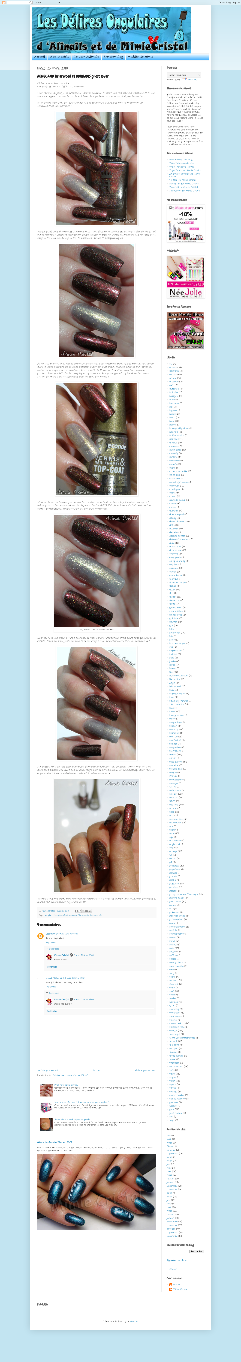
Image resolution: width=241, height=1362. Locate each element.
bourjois (58, 915)
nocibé (172, 808)
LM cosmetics (176, 704)
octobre (171, 1150)
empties (173, 564)
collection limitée (178, 471)
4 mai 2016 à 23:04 (84, 955)
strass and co (176, 1023)
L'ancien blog (113, 57)
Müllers (173, 776)
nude (171, 833)
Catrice (173, 442)
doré (65, 915)
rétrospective (176, 933)
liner (171, 697)
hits (171, 636)
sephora (173, 980)
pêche (172, 879)
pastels (173, 876)
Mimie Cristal (61, 955)
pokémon (174, 912)
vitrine (172, 1087)
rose (171, 948)
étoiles (172, 571)
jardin (172, 661)
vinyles (172, 1077)
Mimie (80, 915)
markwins (174, 732)
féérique (173, 578)
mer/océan (175, 750)
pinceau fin (175, 901)
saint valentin (176, 966)
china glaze (175, 449)
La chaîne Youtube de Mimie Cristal (184, 175)
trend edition (176, 1055)
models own (175, 768)
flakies (172, 585)
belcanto (174, 403)
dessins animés (177, 535)
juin (168, 1164)
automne (174, 388)
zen (171, 1116)
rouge (172, 951)
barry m (173, 396)
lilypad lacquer (177, 693)
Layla (172, 682)
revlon (172, 937)
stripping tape (177, 1026)
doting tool (175, 546)
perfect (173, 890)
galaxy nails (175, 607)
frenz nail (174, 600)
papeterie (174, 869)
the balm (174, 1044)
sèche (172, 976)
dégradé (173, 528)
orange (173, 851)
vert (171, 1070)
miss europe (175, 761)
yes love (173, 1102)
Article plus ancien (145, 1070)
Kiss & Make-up (54, 978)
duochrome (175, 550)
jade (171, 657)
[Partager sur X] (83, 911)
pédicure (174, 883)
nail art (173, 793)
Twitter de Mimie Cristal (182, 179)
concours (174, 485)
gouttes (173, 621)
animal (172, 378)
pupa (172, 923)
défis (171, 525)
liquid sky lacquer (178, 700)
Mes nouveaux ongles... (66, 1084)
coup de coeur (177, 499)
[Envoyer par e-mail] (76, 911)
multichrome (176, 779)
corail (172, 492)
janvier (170, 1182)
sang (171, 973)
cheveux (173, 446)
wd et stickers (177, 1098)
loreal (172, 711)
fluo (171, 593)
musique (173, 783)
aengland (49, 915)
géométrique (176, 611)
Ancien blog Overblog (180, 159)
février (170, 1146)
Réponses (54, 949)
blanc (172, 417)
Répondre (51, 942)
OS (170, 854)
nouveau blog (176, 819)
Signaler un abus (176, 1260)
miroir (172, 758)
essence (173, 568)
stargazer (174, 1012)
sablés (172, 958)
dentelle (173, 532)
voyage (173, 1091)
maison (173, 725)
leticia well (175, 686)
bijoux (172, 414)
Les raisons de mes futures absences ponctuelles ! (81, 1102)
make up (173, 729)
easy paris (175, 557)
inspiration (175, 650)
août (169, 1157)
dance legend (176, 514)
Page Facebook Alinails (181, 166)
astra (172, 385)
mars (169, 1142)
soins (172, 994)
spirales (173, 1001)
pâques (173, 872)
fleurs (172, 589)
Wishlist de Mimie (140, 57)
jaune (172, 664)
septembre (172, 1153)
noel (171, 811)
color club (174, 474)
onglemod (174, 844)
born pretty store (179, 428)
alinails (173, 374)
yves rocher (175, 1113)
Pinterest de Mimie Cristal (183, 187)
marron (73, 915)
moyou (173, 772)
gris (171, 625)
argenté (173, 381)
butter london (176, 435)
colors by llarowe (179, 482)
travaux (173, 1052)
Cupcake (173, 510)
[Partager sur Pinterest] (90, 911)
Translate (193, 79)
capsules (174, 438)
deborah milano (177, 521)
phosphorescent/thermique (183, 894)
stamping (174, 1009)
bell (171, 406)
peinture (173, 887)
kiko (171, 672)
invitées (173, 654)
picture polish (176, 897)
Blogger (134, 1321)
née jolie (173, 804)
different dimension (179, 539)
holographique (177, 643)
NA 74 (172, 786)
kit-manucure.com (178, 675)
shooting (173, 984)
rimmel (173, 944)
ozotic (172, 858)
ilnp (171, 646)
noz (171, 826)
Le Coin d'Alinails (86, 57)
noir (171, 815)
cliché (172, 467)
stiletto (173, 1019)
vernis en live (176, 1066)
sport (172, 1005)
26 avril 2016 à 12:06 (74, 978)
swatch (97, 915)
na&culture (175, 790)
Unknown (50, 933)
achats (173, 367)
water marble (176, 1095)
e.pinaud (173, 553)
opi (171, 847)
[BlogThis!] (80, 911)
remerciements (177, 926)
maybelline (175, 747)
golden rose (175, 614)
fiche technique (177, 582)
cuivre (172, 507)
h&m (171, 629)
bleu (171, 421)
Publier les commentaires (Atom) (70, 1075)
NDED (172, 801)
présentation (176, 919)
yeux (171, 1109)
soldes (172, 998)
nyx (171, 837)
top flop (173, 1048)
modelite (174, 765)
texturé (173, 1041)
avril (169, 1139)
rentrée (173, 930)
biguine (173, 410)
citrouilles (174, 460)
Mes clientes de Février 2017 (54, 1142)
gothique (174, 618)
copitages (174, 489)
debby (172, 517)
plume (172, 905)
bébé (172, 399)
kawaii (172, 668)
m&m (172, 718)
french (172, 596)
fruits (172, 603)
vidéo (172, 1073)
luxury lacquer (177, 715)
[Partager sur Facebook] (86, 911)
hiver (171, 639)
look (171, 707)
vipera (172, 1084)
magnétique (175, 722)
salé (171, 969)
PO (171, 908)
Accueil (39, 57)
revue (172, 940)
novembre (172, 1189)
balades (173, 392)
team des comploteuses (182, 1037)
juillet (169, 1160)
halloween (174, 632)
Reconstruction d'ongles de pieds (72, 1119)
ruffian (173, 955)
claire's (173, 464)
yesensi (173, 1105)
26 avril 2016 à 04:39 (67, 933)
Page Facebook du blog (182, 163)
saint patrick (176, 962)
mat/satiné (175, 740)
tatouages (174, 1034)
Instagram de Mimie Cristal (184, 183)
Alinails (176, 1284)
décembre (172, 1185)
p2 (170, 862)
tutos (172, 1059)
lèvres (172, 690)
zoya (171, 1120)
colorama (174, 478)
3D (170, 363)
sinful (172, 987)
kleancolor (174, 679)
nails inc (173, 797)
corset (172, 496)
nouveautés (175, 822)
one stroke (175, 840)
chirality (173, 453)
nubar (172, 829)
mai (169, 1135)
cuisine (172, 503)
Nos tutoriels (59, 57)
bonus (172, 424)
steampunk (175, 1016)
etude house (175, 575)
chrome (173, 456)
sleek (171, 991)
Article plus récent (48, 1070)
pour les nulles (177, 915)
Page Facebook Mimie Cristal (185, 170)
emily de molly (177, 560)
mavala (173, 743)
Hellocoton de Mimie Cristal (184, 190)
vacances (174, 1062)
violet (172, 1080)
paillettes (89, 915)
